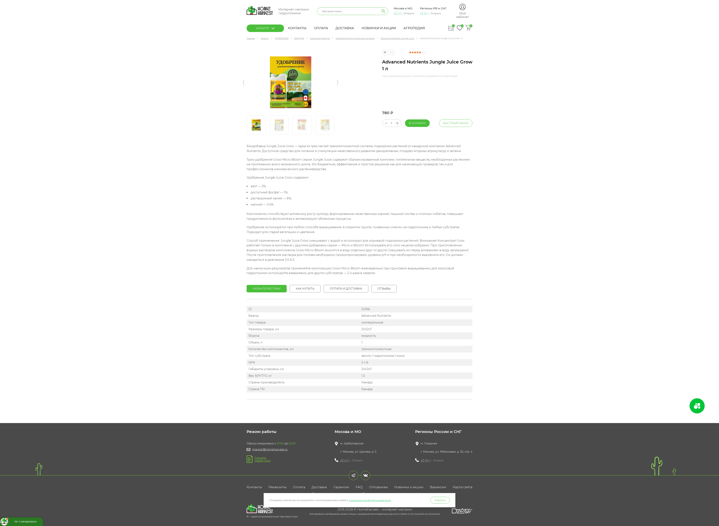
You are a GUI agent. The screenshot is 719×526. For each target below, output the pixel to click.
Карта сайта (462, 487)
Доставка (345, 28)
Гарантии (341, 487)
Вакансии (438, 487)
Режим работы (262, 431)
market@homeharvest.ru (270, 449)
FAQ (359, 487)
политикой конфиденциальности (370, 500)
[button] (243, 82)
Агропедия (414, 28)
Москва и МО (348, 431)
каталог (263, 28)
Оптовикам (378, 487)
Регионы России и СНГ (438, 431)
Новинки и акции (379, 28)
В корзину (417, 123)
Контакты (297, 28)
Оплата (321, 28)
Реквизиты (277, 487)
